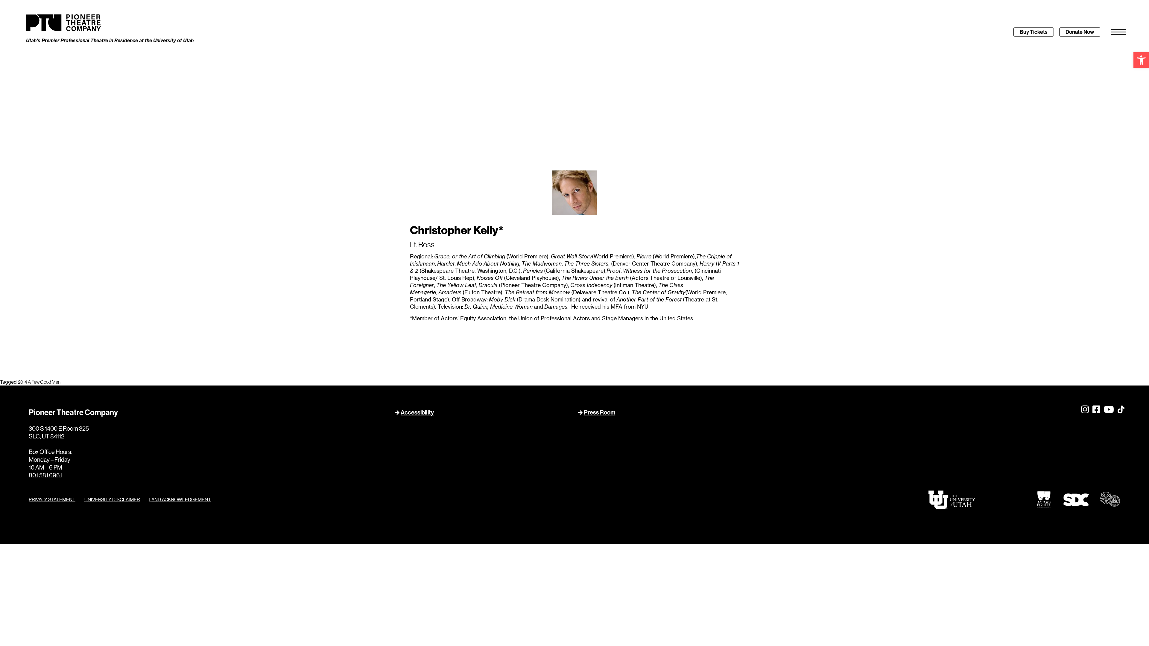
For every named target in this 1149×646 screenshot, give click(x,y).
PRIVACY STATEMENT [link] (52, 499)
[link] (1141, 60)
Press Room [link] (599, 412)
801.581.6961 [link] (45, 475)
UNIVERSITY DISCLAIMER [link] (112, 499)
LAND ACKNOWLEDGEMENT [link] (180, 499)
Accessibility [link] (417, 412)
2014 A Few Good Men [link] (39, 382)
